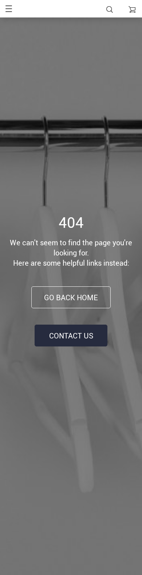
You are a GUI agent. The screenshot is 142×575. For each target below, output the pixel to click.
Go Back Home (71, 297)
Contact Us (71, 336)
